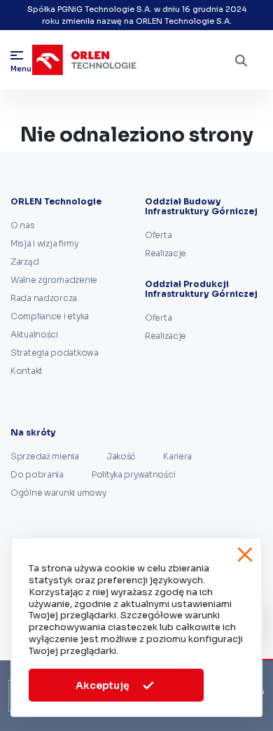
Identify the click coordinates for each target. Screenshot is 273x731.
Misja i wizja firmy (44, 243)
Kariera (177, 456)
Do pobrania (37, 474)
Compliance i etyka (49, 316)
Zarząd (24, 261)
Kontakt (26, 371)
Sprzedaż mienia (44, 456)
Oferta (158, 235)
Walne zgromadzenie (53, 279)
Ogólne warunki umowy (58, 492)
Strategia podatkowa (54, 352)
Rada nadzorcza (43, 298)
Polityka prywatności (133, 474)
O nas (22, 225)
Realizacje (165, 253)
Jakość (121, 456)
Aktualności (34, 334)
